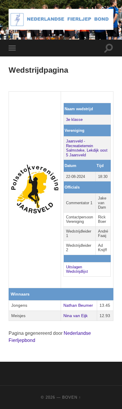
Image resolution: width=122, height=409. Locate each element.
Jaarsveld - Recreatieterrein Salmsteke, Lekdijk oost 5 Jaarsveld (86, 148)
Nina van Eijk (75, 315)
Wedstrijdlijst (77, 271)
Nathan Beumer (78, 305)
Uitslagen (74, 267)
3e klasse (74, 119)
